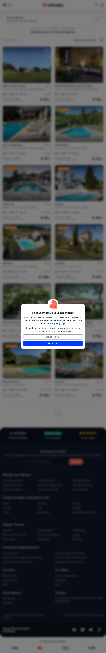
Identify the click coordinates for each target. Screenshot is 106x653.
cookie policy (53, 323)
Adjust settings (53, 336)
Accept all (53, 343)
